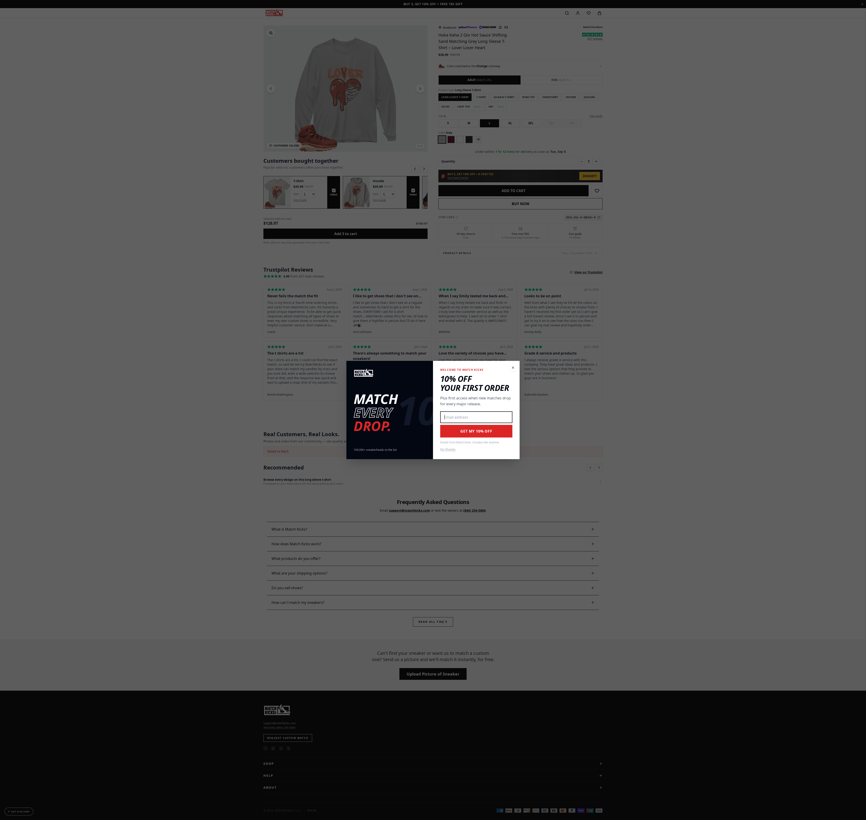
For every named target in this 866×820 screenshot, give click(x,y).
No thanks (448, 449)
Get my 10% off (476, 431)
